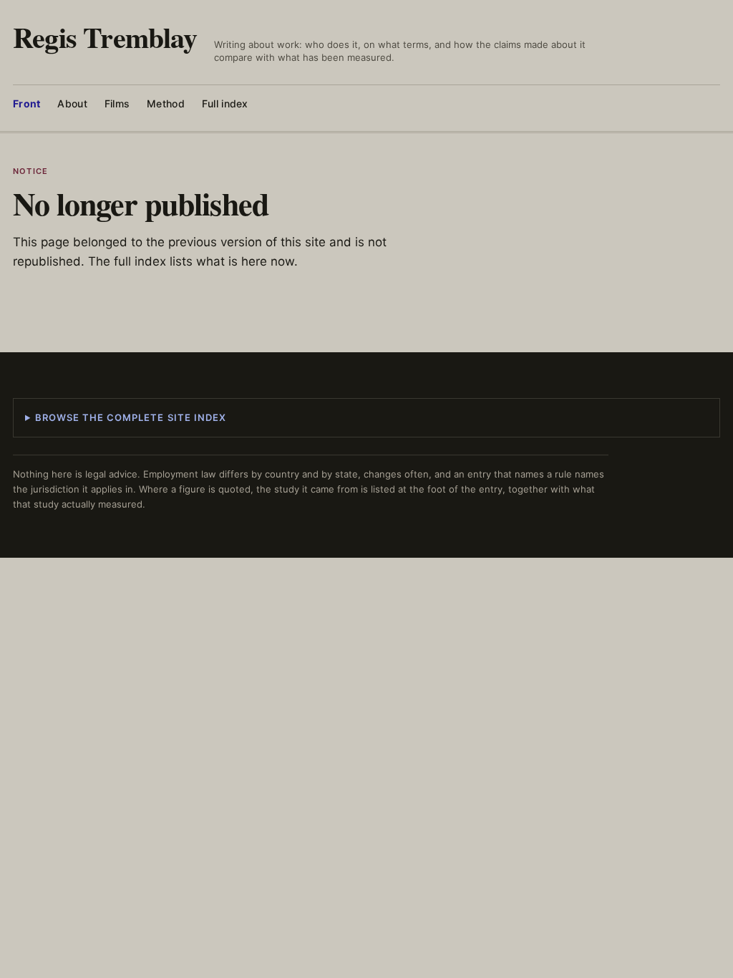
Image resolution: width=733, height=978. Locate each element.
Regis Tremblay (105, 37)
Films (117, 103)
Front (26, 103)
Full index (225, 103)
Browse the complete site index (130, 417)
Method (166, 103)
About (72, 103)
